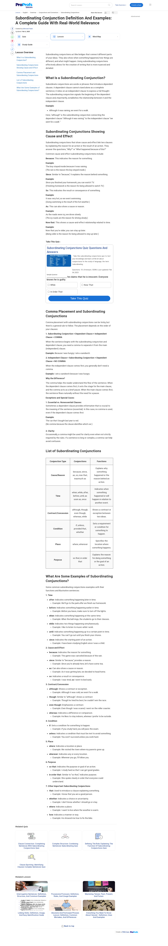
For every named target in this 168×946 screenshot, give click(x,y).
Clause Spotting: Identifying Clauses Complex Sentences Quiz (31, 866)
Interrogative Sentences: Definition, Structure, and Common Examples (31, 895)
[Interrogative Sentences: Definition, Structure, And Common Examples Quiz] (31, 886)
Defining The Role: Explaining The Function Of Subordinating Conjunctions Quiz (99, 846)
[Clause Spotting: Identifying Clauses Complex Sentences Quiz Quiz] (31, 857)
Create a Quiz (136, 5)
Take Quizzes (120, 5)
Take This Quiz (79, 298)
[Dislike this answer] (114, 12)
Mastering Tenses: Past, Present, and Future (99, 895)
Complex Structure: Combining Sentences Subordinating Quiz (65, 845)
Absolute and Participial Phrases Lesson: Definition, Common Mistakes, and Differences (65, 915)
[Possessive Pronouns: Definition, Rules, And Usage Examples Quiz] (65, 886)
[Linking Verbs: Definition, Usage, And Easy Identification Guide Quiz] (31, 905)
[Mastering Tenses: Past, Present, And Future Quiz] (99, 886)
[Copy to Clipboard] (12, 49)
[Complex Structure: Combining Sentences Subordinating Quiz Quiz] (65, 836)
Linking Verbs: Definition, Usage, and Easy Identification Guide (31, 914)
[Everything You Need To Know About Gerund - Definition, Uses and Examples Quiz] (99, 905)
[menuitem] (121, 5)
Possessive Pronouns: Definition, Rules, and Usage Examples (65, 895)
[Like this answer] (107, 12)
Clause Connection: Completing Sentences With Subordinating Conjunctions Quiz (31, 846)
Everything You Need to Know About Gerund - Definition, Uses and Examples (99, 915)
